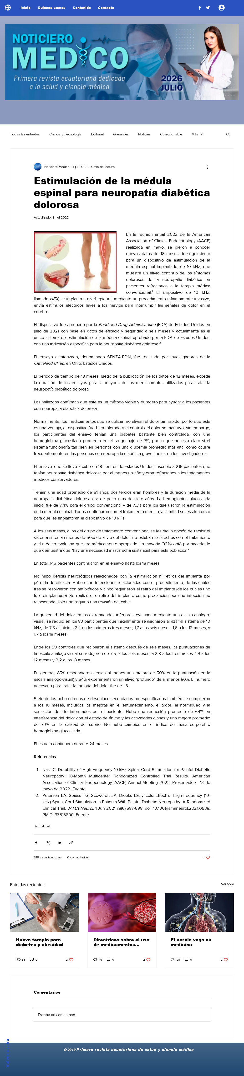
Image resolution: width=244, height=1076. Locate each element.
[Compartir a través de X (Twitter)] (48, 842)
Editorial (97, 134)
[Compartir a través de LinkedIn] (59, 842)
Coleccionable (171, 134)
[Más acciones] (207, 167)
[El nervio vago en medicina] (199, 912)
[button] (228, 134)
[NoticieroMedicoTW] (207, 7)
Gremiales (121, 134)
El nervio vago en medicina (191, 942)
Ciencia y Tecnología (65, 134)
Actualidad (42, 826)
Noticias (144, 134)
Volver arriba (7, 1053)
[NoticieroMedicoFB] (199, 7)
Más (195, 134)
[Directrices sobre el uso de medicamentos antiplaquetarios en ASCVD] (122, 912)
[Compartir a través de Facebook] (36, 842)
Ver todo (227, 884)
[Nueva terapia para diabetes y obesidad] (44, 912)
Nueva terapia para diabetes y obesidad (39, 942)
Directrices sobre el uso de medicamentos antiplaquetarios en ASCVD (121, 942)
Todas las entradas (25, 134)
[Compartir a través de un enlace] (71, 842)
